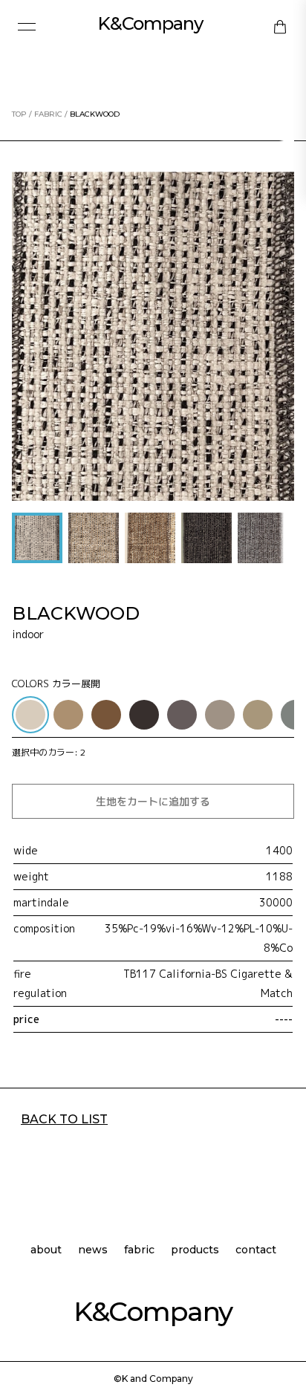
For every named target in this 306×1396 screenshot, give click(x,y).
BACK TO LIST (64, 1119)
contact (255, 1250)
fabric (139, 1250)
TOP (19, 114)
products (195, 1250)
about (46, 1250)
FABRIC (48, 114)
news (93, 1250)
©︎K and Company (153, 1378)
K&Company (150, 23)
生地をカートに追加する (153, 801)
